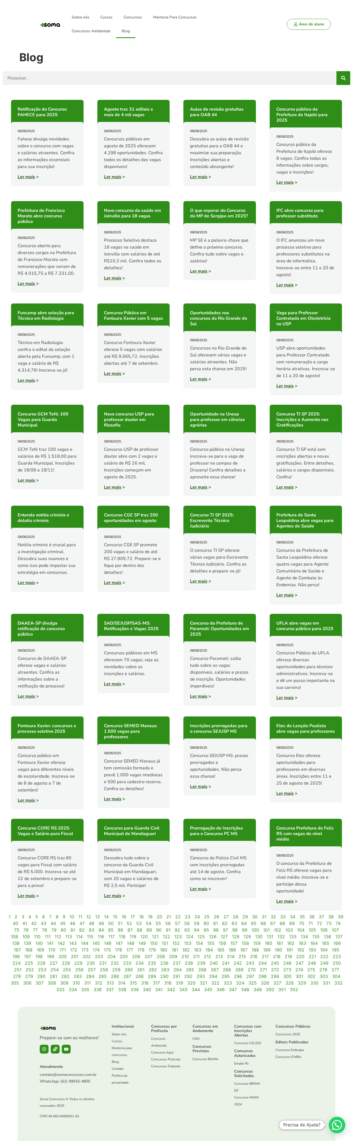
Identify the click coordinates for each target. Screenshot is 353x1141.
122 (166, 936)
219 (288, 956)
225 (29, 963)
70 (301, 923)
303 (324, 976)
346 (220, 989)
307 (40, 983)
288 (139, 976)
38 (331, 916)
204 (111, 956)
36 (312, 916)
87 (130, 930)
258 (104, 969)
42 (34, 923)
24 (197, 916)
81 (72, 930)
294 (213, 976)
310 (76, 983)
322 (215, 983)
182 (186, 950)
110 (37, 936)
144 (84, 943)
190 (278, 950)
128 (235, 936)
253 (42, 969)
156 (222, 943)
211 (196, 956)
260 (129, 969)
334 (73, 989)
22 (178, 916)
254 (54, 969)
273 (287, 969)
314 (121, 983)
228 (66, 963)
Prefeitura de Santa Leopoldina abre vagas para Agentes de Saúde (304, 520)
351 (282, 989)
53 (139, 923)
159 (257, 943)
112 (58, 936)
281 (53, 976)
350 (270, 989)
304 (336, 976)
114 (79, 936)
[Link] (55, 1049)
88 (139, 930)
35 (302, 916)
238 (189, 963)
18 (141, 916)
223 (337, 956)
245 (275, 963)
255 (67, 969)
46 (72, 923)
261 (141, 969)
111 (47, 936)
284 (90, 976)
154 (199, 943)
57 (177, 923)
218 (276, 956)
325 (252, 983)
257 (92, 969)
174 (96, 950)
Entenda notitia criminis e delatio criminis (43, 518)
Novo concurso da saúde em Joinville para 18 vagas (132, 213)
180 (163, 950)
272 (275, 969)
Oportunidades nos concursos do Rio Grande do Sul (218, 318)
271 (263, 969)
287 (127, 976)
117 (111, 936)
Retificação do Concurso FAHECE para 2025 (42, 112)
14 (106, 916)
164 (314, 943)
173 (85, 950)
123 (178, 936)
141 (50, 943)
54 (148, 923)
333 (60, 989)
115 (90, 936)
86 (120, 930)
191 (289, 950)
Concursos (133, 17)
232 (115, 963)
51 (120, 923)
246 (287, 963)
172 (73, 950)
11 (80, 916)
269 (239, 969)
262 (153, 969)
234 (139, 963)
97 (225, 930)
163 (302, 943)
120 (144, 936)
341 (159, 989)
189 (267, 950)
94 (196, 930)
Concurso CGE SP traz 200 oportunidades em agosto (131, 518)
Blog (126, 31)
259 (116, 969)
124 (189, 936)
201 (74, 956)
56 (168, 923)
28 (235, 916)
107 (335, 930)
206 (136, 956)
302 (311, 976)
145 (96, 943)
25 (207, 916)
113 (68, 936)
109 (26, 936)
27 (226, 916)
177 (129, 950)
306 (27, 983)
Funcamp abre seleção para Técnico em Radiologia (46, 315)
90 (159, 930)
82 (82, 930)
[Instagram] (44, 1049)
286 (115, 976)
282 (65, 976)
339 (134, 989)
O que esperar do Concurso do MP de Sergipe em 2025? (219, 213)
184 (209, 950)
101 (266, 930)
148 (130, 943)
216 (254, 956)
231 (102, 963)
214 (230, 956)
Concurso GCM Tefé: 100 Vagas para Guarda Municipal (43, 419)
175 (107, 950)
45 (63, 923)
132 (281, 936)
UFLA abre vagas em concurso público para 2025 (304, 626)
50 (111, 923)
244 (262, 963)
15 (115, 916)
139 (27, 943)
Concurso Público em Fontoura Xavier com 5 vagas (133, 315)
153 (187, 943)
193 (312, 950)
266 (202, 969)
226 (41, 963)
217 (265, 956)
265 (190, 969)
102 (277, 930)
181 (175, 950)
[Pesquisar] (343, 78)
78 (44, 930)
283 (78, 976)
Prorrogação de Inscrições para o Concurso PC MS (216, 831)
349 (257, 989)
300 (287, 976)
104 (300, 930)
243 (250, 963)
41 (24, 923)
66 (263, 923)
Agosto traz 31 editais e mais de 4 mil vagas (128, 112)
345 (208, 989)
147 (119, 943)
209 (173, 956)
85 (111, 930)
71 (310, 923)
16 (124, 916)
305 (15, 983)
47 (82, 923)
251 (18, 969)
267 (215, 969)
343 (183, 989)
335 (85, 989)
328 (289, 983)
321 (203, 983)
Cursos (106, 17)
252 (30, 969)
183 (197, 950)
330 (314, 983)
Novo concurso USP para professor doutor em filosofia (129, 419)
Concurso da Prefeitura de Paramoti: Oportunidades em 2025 (219, 628)
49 (101, 923)
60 (206, 923)
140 (39, 943)
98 (235, 930)
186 (232, 950)
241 (225, 963)
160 (268, 943)
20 (159, 916)
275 (311, 969)
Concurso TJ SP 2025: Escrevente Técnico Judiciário (212, 520)
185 (220, 950)
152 (176, 943)
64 (244, 923)
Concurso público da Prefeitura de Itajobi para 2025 (302, 114)
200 (62, 956)
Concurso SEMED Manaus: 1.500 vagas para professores (130, 731)
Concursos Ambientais (91, 31)
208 (161, 956)
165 (325, 943)
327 (277, 983)
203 (99, 956)
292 (188, 976)
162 (291, 943)
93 (187, 930)
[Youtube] (66, 1049)
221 (312, 956)
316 (145, 983)
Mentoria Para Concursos (175, 17)
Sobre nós (80, 17)
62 (225, 923)
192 (300, 950)
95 (206, 930)
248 (312, 963)
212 (207, 956)
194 (324, 950)
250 (337, 963)
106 (324, 930)
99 (244, 930)
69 (292, 923)
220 (300, 956)
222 (324, 956)
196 (16, 956)
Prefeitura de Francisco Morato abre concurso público (41, 216)
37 (321, 916)
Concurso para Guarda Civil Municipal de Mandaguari (131, 831)
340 (147, 989)
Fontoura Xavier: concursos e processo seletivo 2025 (47, 728)
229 (78, 963)
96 (216, 930)
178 (141, 950)
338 (122, 989)
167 (17, 950)
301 (299, 976)
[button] (337, 1125)
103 (289, 930)
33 (283, 916)
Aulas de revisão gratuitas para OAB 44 (217, 112)
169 (40, 950)
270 (252, 969)
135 (316, 936)
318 (168, 983)
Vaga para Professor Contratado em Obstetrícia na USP (303, 318)
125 (201, 936)
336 (97, 989)
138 (16, 943)
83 (91, 930)
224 (16, 963)
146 (107, 943)
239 (201, 963)
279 (29, 976)
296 (238, 976)
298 (262, 976)
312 (98, 983)
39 (340, 916)
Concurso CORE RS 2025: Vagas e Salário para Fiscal (45, 831)
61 (215, 923)
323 (228, 983)
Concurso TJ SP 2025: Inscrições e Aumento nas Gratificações (302, 419)
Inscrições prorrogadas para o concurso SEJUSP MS (218, 728)
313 (110, 983)
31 (264, 916)
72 (319, 923)
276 (323, 969)
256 (79, 969)
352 (294, 989)
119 (133, 936)
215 (242, 956)
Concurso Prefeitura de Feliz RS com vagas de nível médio (305, 833)
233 (127, 963)
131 (270, 936)
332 (338, 983)
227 (54, 963)
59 (196, 923)
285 (102, 976)
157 (233, 943)
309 (64, 983)
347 (233, 989)
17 (132, 916)
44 (53, 923)
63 (234, 923)
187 (243, 950)
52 (129, 923)
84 (101, 930)
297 (250, 976)
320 (191, 983)
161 (279, 943)
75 (16, 930)
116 (101, 936)
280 (41, 976)
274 (299, 969)
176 (118, 950)
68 (282, 923)
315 (133, 983)
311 (87, 983)
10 (71, 916)
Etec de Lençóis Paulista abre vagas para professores (305, 728)
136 (327, 936)
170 (51, 950)
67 (273, 923)
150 (153, 943)
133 (292, 936)
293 (201, 976)
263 (165, 969)
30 (255, 916)
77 (35, 930)
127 (224, 936)
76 (26, 930)
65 (253, 923)
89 (149, 930)
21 (168, 916)
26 (216, 916)
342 (171, 989)
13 (97, 916)
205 (124, 956)
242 (238, 963)
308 (52, 983)
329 (302, 983)
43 (43, 923)
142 (61, 943)
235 (152, 963)
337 (110, 989)
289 (152, 976)
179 (152, 950)
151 (165, 943)
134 (304, 936)
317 (156, 983)
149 (142, 943)
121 (155, 936)
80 (63, 930)
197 (27, 956)
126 (212, 936)
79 (54, 930)
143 (73, 943)
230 (91, 963)
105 (312, 930)
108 (14, 936)
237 (177, 963)
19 (150, 916)
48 (91, 923)
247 (300, 963)
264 (177, 969)
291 (176, 976)
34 (292, 916)
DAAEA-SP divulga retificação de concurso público (41, 628)
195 (335, 950)
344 (196, 989)
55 (158, 923)
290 (164, 976)
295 (225, 976)
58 (187, 923)
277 (335, 969)
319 (179, 983)
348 (245, 989)
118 (122, 936)
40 (15, 923)
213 (219, 956)
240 (214, 963)
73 (328, 923)
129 (247, 936)
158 (245, 943)
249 (324, 963)
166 (337, 943)
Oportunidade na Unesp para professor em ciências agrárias (217, 419)
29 (245, 916)
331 (326, 983)
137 (339, 936)
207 (149, 956)
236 (164, 963)
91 (168, 930)
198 (39, 956)
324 (240, 983)
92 (177, 930)
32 (273, 916)
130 (259, 936)
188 (255, 950)
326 (265, 983)
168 (29, 950)
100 (255, 930)
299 (275, 976)
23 (187, 916)
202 (86, 956)
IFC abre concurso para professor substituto (299, 213)
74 (338, 923)
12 (88, 916)
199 (50, 956)
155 (211, 943)
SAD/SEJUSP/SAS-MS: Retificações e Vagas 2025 (131, 626)
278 (17, 976)
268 (227, 969)
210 (185, 956)
